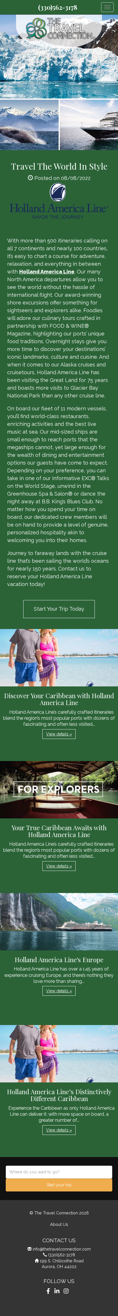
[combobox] (59, 1172)
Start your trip (59, 1185)
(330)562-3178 (57, 7)
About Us (59, 1224)
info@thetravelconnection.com (62, 1249)
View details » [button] (59, 734)
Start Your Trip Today (59, 609)
